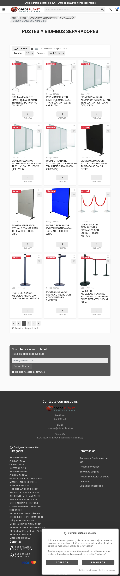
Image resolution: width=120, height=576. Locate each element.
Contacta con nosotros (91, 485)
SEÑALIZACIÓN (67, 18)
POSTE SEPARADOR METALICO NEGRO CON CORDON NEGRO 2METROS (58, 296)
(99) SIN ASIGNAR (19, 475)
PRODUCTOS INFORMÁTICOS (25, 513)
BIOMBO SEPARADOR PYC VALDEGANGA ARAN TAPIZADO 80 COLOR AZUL (59, 229)
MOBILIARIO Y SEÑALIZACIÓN (43, 18)
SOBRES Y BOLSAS (20, 485)
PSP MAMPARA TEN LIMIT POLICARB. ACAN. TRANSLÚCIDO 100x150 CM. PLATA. (59, 101)
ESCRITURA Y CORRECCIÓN (24, 489)
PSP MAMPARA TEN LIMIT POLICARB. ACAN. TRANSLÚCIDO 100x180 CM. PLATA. (24, 101)
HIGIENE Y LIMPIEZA (20, 534)
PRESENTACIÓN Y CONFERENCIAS (28, 527)
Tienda (23, 18)
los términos (39, 372)
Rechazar (98, 562)
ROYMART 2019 (18, 468)
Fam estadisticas (18, 457)
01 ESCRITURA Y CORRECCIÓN (26, 478)
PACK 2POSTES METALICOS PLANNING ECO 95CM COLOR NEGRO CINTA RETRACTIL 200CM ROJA (94, 297)
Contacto (84, 481)
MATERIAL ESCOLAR (20, 538)
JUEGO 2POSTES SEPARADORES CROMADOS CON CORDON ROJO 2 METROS (90, 230)
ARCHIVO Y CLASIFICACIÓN (24, 492)
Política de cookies (107, 570)
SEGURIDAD (16, 510)
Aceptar (62, 562)
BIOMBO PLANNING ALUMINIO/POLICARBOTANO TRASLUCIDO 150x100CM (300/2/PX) (27, 165)
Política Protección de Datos (94, 476)
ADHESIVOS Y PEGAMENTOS (25, 496)
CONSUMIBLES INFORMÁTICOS (26, 517)
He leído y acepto (30, 372)
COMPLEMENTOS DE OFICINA (25, 506)
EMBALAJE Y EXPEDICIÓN (23, 499)
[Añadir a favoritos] (39, 67)
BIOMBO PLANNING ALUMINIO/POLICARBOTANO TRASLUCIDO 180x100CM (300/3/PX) (96, 101)
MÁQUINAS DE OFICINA (22, 520)
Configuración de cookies (27, 447)
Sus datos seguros (89, 471)
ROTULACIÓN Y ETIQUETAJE (24, 503)
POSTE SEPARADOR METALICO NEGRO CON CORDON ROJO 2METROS (25, 296)
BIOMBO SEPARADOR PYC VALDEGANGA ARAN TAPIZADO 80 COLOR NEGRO (94, 165)
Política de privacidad (88, 570)
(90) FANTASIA (17, 461)
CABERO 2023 (17, 464)
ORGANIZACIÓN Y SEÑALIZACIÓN (27, 531)
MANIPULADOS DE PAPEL (23, 482)
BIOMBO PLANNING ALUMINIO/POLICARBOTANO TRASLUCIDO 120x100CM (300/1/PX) (61, 165)
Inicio (14, 18)
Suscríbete (21, 366)
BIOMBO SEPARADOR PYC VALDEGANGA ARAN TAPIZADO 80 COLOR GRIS (25, 229)
